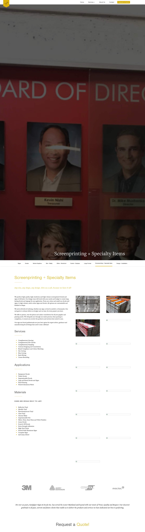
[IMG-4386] (118, 438)
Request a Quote (123, 2)
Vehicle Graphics (37, 263)
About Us (102, 2)
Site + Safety (49, 263)
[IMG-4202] (88, 438)
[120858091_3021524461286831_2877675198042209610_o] (88, 344)
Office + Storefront (61, 263)
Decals (27, 263)
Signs (19, 263)
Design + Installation (122, 263)
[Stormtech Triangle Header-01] (88, 461)
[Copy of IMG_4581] (88, 414)
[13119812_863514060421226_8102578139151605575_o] (88, 336)
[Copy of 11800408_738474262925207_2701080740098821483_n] (88, 367)
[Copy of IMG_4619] (118, 414)
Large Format (87, 263)
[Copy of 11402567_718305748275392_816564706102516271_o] (118, 344)
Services (90, 2)
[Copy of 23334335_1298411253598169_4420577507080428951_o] (118, 367)
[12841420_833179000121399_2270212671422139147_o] (118, 312)
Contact (111, 2)
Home (82, 2)
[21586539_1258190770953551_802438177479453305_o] (118, 320)
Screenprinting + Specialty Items (103, 263)
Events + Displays (75, 263)
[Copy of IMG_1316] (88, 391)
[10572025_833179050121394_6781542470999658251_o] (88, 312)
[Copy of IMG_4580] (118, 391)
